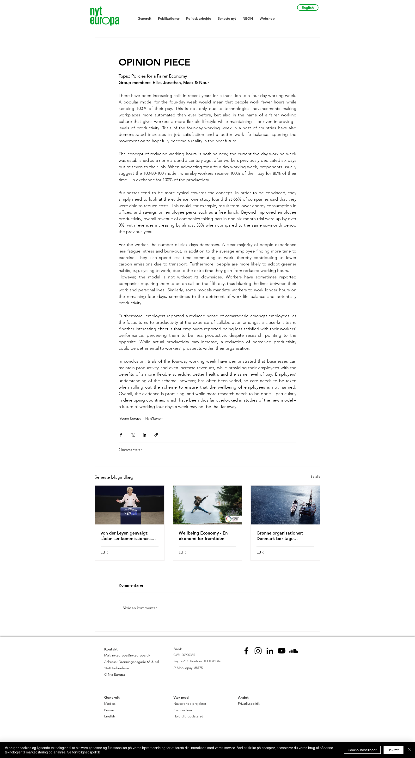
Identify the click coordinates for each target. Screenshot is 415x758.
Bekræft (393, 749)
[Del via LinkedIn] (144, 435)
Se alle (315, 476)
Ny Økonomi (154, 418)
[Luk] (409, 750)
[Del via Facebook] (121, 435)
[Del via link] (156, 435)
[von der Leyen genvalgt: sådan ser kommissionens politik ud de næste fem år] (129, 505)
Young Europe (130, 418)
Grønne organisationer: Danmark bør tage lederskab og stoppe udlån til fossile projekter (283, 535)
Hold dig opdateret (188, 716)
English (109, 716)
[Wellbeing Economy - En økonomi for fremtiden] (207, 505)
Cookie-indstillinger (362, 749)
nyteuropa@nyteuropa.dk (131, 655)
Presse (109, 710)
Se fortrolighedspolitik (83, 752)
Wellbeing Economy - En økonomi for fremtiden (203, 535)
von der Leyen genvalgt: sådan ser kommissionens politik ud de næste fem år (127, 535)
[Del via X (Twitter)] (132, 435)
